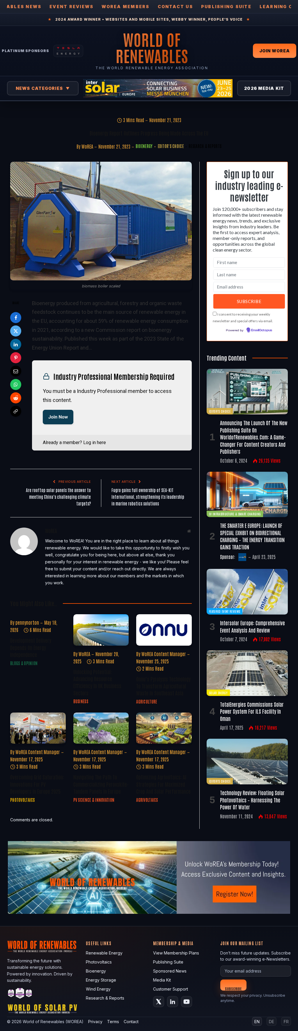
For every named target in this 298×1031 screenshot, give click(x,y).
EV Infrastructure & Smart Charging (235, 514)
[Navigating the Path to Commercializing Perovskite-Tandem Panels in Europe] (101, 728)
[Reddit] (15, 397)
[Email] (15, 371)
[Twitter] (15, 330)
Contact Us (175, 6)
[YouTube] (186, 1001)
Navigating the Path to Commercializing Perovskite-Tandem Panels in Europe (101, 784)
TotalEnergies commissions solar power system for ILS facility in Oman (252, 711)
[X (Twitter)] (158, 1001)
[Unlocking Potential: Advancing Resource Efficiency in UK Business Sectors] (101, 629)
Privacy (95, 1021)
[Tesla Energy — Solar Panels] (68, 51)
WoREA (87, 146)
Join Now (58, 417)
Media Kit (162, 979)
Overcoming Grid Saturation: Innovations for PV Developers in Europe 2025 (37, 784)
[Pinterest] (15, 357)
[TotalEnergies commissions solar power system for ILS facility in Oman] (247, 673)
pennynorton (27, 622)
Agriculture (146, 701)
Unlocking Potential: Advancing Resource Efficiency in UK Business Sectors (97, 682)
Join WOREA (274, 50)
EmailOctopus (261, 330)
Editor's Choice (170, 146)
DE (271, 1021)
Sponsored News (170, 970)
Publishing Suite (226, 6)
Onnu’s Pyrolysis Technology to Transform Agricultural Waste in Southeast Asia (163, 686)
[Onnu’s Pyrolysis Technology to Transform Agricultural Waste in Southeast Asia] (164, 629)
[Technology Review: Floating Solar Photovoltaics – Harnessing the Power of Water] (247, 761)
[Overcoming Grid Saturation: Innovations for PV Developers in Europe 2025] (38, 728)
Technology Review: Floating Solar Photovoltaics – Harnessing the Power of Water (252, 799)
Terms (113, 1021)
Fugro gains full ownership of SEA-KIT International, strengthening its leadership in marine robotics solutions (147, 496)
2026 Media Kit (264, 88)
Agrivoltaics (147, 799)
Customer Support (170, 989)
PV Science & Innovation (93, 799)
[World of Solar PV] (42, 1010)
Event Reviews (71, 6)
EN (257, 1021)
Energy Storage (101, 979)
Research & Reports (205, 146)
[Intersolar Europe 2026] (158, 88)
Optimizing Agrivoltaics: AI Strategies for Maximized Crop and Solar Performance (163, 784)
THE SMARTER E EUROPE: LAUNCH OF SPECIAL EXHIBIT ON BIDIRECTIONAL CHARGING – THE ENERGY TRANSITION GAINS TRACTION (252, 536)
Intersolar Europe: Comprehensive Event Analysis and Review (252, 626)
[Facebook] (15, 317)
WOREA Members (125, 6)
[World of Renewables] (20, 994)
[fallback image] (149, 877)
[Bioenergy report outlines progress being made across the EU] (101, 221)
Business (80, 701)
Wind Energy (98, 989)
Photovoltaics (22, 799)
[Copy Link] (15, 411)
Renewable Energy (104, 952)
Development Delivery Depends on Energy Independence (30, 647)
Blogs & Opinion (24, 663)
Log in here (94, 442)
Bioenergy (144, 146)
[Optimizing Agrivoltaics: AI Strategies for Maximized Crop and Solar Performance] (164, 728)
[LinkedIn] (15, 344)
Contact (131, 1021)
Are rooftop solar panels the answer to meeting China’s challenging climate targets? (58, 496)
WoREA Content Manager (163, 654)
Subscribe (233, 988)
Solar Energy (218, 692)
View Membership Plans (176, 952)
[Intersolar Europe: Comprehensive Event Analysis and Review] (247, 592)
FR (286, 1021)
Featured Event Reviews (224, 611)
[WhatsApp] (15, 384)
